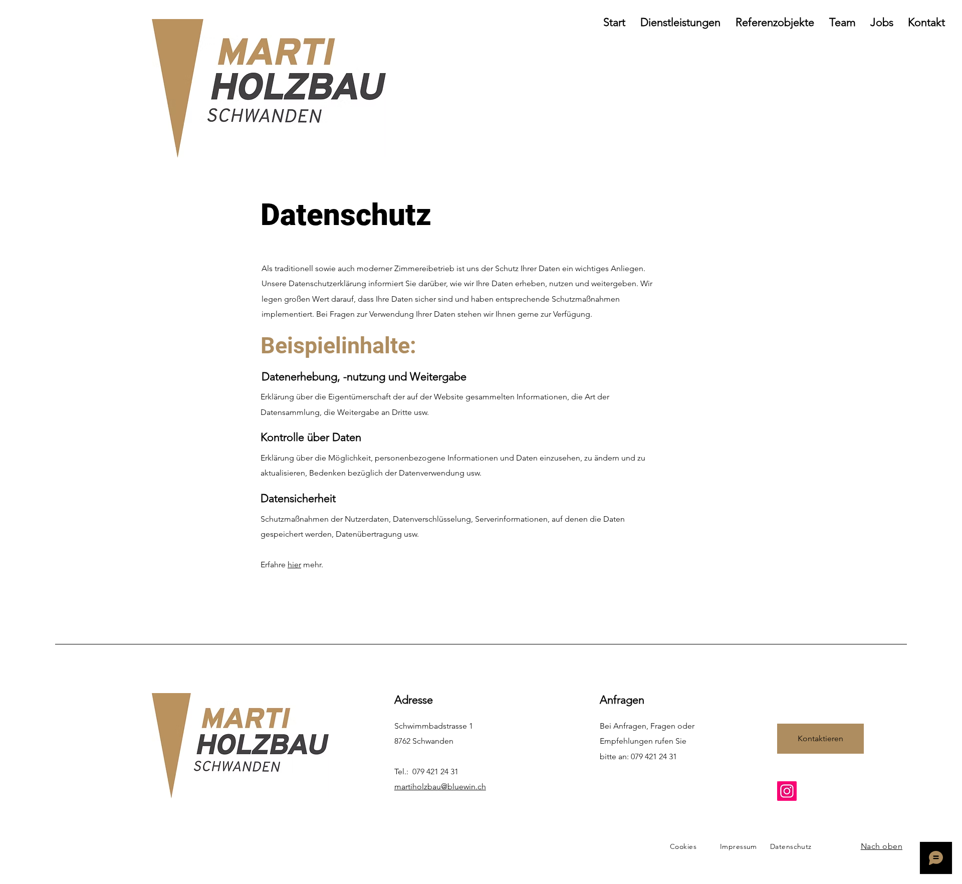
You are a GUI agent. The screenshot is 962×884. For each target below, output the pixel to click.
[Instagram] (787, 791)
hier (294, 564)
